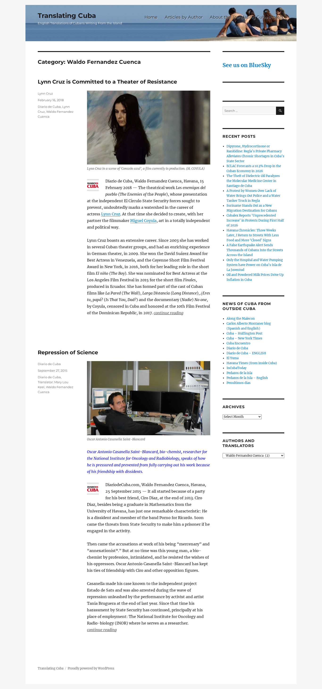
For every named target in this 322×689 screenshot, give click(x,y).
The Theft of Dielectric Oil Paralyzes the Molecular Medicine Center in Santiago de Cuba (253, 181)
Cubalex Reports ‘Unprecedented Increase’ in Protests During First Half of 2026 (255, 220)
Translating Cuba (67, 16)
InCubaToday (236, 368)
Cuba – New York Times (244, 338)
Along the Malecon (241, 319)
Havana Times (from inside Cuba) (252, 363)
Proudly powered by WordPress (91, 668)
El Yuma (233, 358)
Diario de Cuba (49, 107)
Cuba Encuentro (238, 343)
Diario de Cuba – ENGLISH (246, 353)
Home (150, 17)
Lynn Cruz (110, 214)
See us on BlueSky (247, 65)
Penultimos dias (239, 383)
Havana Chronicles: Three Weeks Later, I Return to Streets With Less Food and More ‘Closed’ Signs (253, 235)
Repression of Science (68, 352)
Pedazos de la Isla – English (247, 378)
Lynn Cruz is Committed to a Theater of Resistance (107, 81)
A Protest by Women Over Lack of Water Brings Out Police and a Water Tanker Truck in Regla (253, 196)
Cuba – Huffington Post (244, 333)
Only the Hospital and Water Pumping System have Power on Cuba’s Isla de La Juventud (255, 265)
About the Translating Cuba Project (247, 17)
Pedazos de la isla (239, 373)
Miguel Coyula (143, 220)
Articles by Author (184, 17)
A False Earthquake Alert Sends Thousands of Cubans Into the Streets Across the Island (255, 250)
